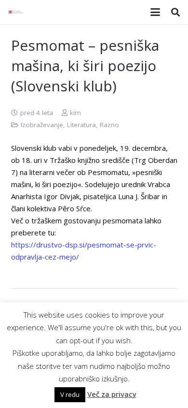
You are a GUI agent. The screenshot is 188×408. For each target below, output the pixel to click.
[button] (155, 12)
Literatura (81, 124)
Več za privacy (111, 394)
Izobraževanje (42, 124)
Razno (109, 124)
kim (75, 112)
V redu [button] (70, 394)
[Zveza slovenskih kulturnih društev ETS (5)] (17, 12)
